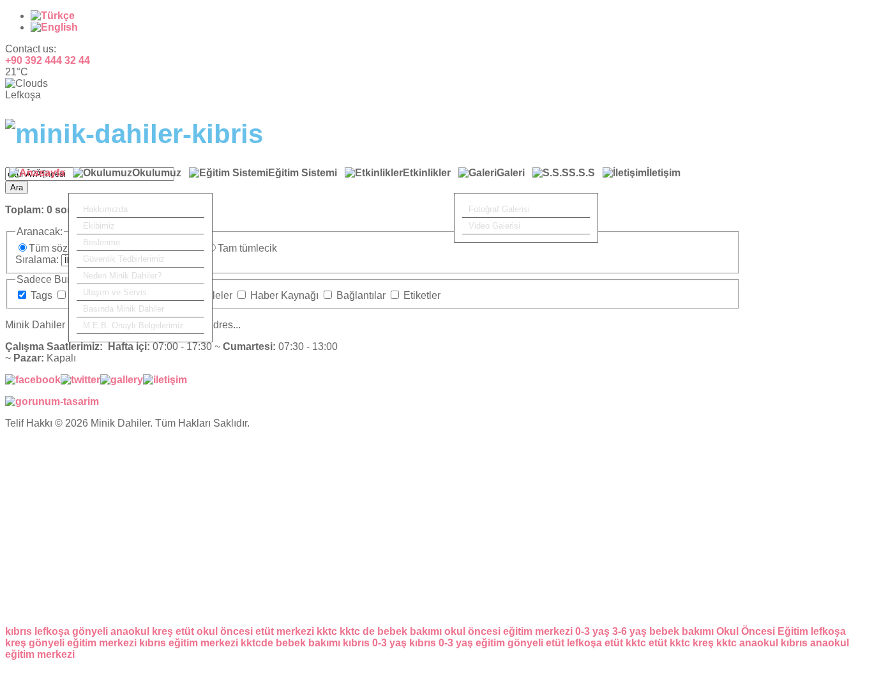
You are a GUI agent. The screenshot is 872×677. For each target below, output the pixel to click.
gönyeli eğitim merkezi (83, 642)
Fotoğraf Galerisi (499, 209)
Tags (41, 295)
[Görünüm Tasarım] (52, 401)
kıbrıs (18, 631)
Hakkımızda (105, 209)
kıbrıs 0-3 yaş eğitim (457, 642)
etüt (185, 631)
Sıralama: (38, 259)
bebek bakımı (681, 631)
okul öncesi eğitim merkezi (508, 631)
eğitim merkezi (40, 654)
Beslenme (101, 242)
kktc (327, 631)
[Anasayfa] (37, 180)
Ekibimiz (99, 226)
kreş (162, 631)
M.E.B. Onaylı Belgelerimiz (133, 325)
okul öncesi (225, 631)
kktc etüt (646, 642)
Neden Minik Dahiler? (122, 275)
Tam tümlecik (247, 248)
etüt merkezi (284, 631)
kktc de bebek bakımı (391, 631)
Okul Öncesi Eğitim (762, 631)
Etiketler (420, 295)
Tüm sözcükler (63, 248)
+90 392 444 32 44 (47, 60)
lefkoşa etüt (595, 642)
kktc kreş (692, 642)
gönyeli (90, 631)
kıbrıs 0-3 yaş (375, 642)
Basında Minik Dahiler (123, 309)
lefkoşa (52, 631)
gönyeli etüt (535, 642)
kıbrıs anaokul (815, 642)
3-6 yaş (629, 631)
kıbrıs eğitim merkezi (188, 642)
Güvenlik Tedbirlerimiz (124, 259)
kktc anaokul (747, 642)
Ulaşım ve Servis (115, 292)
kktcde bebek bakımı (290, 642)
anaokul (129, 631)
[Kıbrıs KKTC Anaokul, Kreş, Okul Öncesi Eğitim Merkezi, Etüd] (134, 134)
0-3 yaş (592, 631)
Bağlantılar (361, 295)
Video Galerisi (494, 226)
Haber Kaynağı (284, 295)
